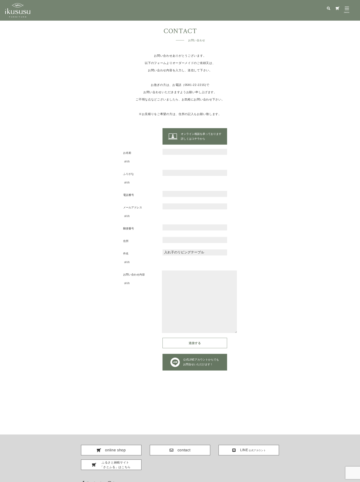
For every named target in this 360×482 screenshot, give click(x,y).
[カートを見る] (337, 8)
